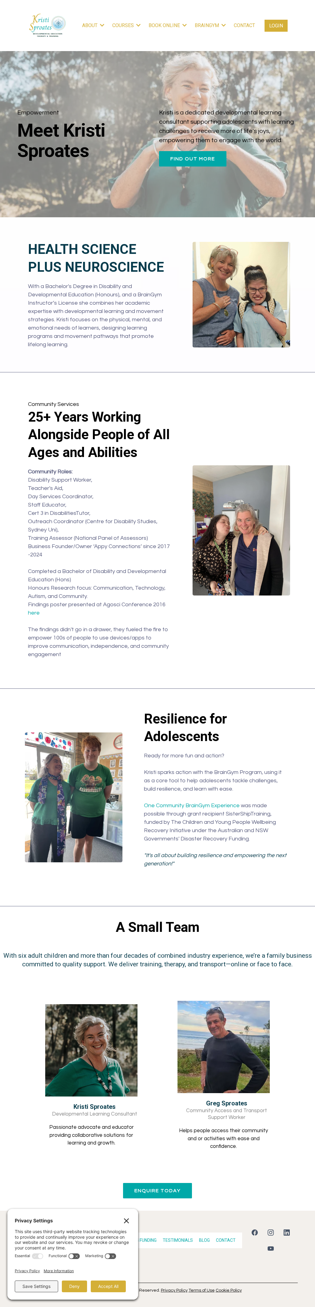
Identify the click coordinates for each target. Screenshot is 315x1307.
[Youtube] (271, 1249)
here (34, 613)
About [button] (90, 25)
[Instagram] (271, 1233)
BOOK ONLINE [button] (165, 25)
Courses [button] (123, 25)
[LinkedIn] (287, 1233)
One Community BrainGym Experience (192, 805)
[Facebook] (255, 1233)
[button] (223, 25)
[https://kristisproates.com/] (48, 25)
